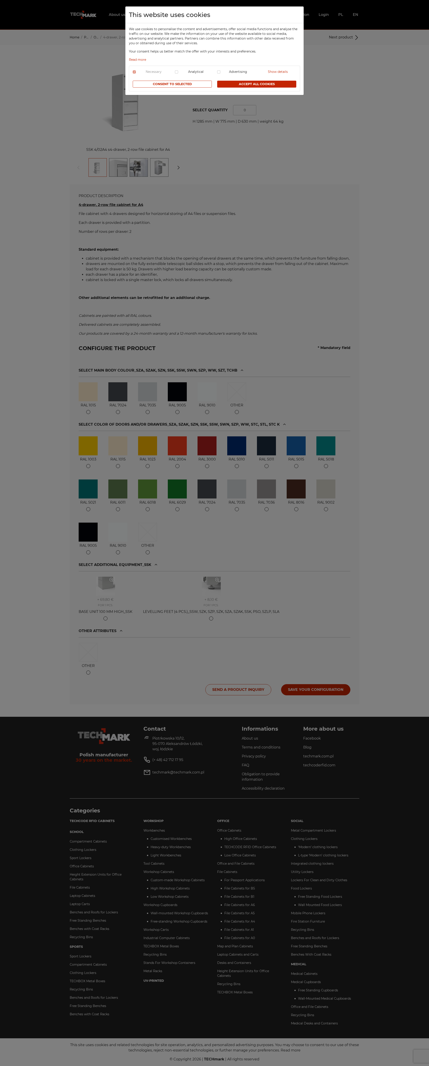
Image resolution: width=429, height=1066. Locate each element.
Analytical (196, 72)
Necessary (154, 72)
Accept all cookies (257, 84)
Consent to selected (172, 84)
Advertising (238, 72)
